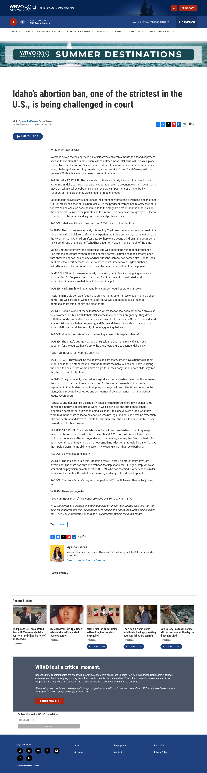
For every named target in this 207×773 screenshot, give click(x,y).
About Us (134, 31)
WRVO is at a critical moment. (67, 667)
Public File (159, 745)
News (27, 31)
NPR (62, 524)
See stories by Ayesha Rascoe (86, 560)
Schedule (78, 752)
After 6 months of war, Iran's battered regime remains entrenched (102, 632)
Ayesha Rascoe (30, 121)
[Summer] (103, 54)
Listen (13, 31)
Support (117, 31)
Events (101, 31)
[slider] (27, 21)
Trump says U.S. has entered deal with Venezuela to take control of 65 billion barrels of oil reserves (29, 634)
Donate (189, 8)
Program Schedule (49, 31)
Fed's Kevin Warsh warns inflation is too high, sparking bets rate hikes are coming (140, 632)
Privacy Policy (160, 752)
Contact (118, 752)
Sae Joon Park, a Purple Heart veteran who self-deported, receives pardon (66, 632)
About (77, 745)
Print (190, 123)
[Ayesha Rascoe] (57, 554)
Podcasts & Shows (78, 31)
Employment (120, 745)
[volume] (22, 22)
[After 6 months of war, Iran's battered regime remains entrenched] (103, 614)
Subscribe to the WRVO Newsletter (38, 714)
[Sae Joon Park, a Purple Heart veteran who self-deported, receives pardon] (66, 614)
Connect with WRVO (159, 31)
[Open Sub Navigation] (19, 31)
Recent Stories (22, 601)
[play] (13, 22)
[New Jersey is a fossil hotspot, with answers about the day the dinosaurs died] (177, 614)
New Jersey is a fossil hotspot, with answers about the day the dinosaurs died (177, 632)
